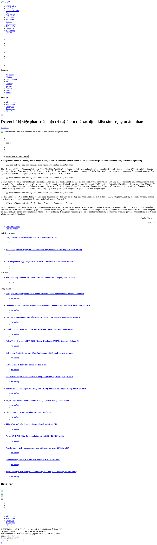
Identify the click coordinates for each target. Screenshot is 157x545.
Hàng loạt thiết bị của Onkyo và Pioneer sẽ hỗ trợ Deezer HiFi (31, 238)
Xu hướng (10, 75)
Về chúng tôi (11, 24)
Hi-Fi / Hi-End (11, 79)
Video (8, 92)
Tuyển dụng (10, 31)
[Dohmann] (2, 492)
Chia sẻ (13, 227)
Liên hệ (9, 33)
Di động (9, 77)
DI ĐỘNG (10, 8)
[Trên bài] (2, 115)
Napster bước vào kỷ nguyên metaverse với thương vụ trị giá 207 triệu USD (37, 448)
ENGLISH (10, 19)
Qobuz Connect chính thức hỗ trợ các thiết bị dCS (27, 365)
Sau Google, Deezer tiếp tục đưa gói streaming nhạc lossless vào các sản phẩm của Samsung (44, 250)
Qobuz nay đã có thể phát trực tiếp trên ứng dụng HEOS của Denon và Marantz (39, 353)
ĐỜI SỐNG (10, 15)
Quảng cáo (10, 28)
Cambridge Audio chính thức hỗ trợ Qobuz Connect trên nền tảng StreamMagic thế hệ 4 (43, 317)
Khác (8, 90)
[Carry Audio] (2, 494)
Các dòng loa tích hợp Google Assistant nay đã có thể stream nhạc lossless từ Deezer (40, 261)
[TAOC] (2, 499)
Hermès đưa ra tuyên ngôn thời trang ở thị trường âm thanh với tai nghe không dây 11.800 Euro (46, 388)
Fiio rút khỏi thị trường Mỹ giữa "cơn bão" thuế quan (28, 412)
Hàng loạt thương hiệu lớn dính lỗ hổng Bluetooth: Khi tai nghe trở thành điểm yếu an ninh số (45, 294)
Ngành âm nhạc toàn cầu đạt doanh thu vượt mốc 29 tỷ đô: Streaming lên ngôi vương (41, 472)
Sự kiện (9, 86)
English (9, 88)
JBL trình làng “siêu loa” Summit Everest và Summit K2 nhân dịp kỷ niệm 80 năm (40, 277)
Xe (7, 81)
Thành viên (10, 26)
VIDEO (9, 22)
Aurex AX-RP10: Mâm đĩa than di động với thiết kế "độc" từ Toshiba (35, 436)
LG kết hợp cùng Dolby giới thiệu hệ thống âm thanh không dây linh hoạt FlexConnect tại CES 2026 (48, 305)
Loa (12, 282)
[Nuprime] (2, 496)
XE (7, 13)
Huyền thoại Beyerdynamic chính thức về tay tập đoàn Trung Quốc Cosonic (37, 400)
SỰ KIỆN (10, 17)
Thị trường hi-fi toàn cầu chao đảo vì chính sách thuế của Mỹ (31, 424)
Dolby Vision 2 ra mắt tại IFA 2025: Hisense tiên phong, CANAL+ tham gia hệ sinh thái (42, 341)
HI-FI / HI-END (12, 11)
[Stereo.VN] (6, 2)
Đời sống (9, 84)
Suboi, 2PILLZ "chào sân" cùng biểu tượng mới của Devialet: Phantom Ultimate (39, 329)
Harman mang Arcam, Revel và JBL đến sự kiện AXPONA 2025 (33, 460)
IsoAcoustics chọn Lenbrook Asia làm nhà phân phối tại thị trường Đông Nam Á (39, 377)
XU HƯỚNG (11, 6)
